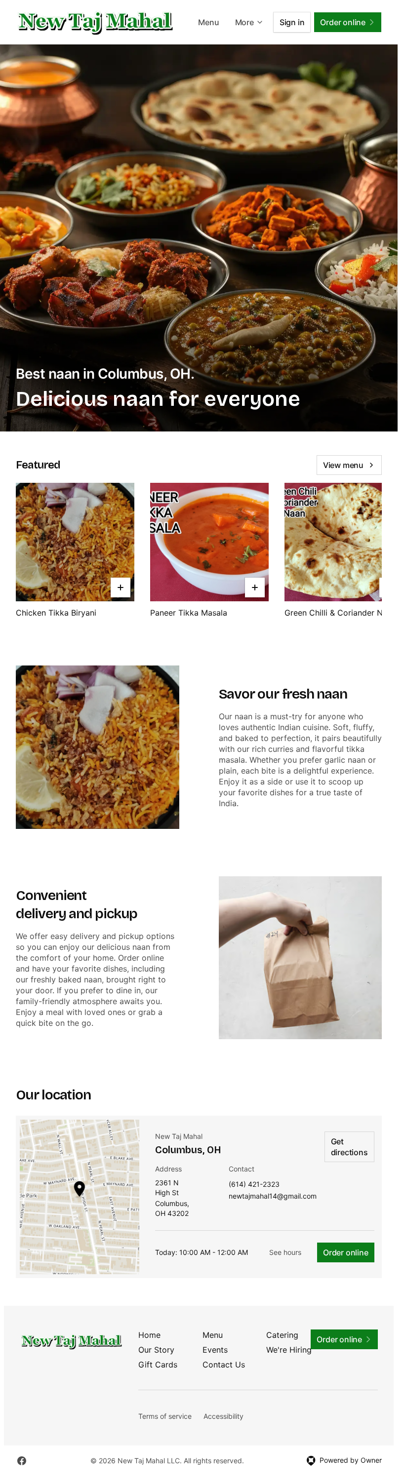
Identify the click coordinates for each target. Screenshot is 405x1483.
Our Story (156, 1350)
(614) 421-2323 (254, 1184)
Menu (208, 22)
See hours (285, 1252)
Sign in (292, 22)
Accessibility (223, 1416)
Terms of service (165, 1416)
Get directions (349, 1146)
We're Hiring (289, 1350)
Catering (282, 1335)
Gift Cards (157, 1364)
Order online (345, 1252)
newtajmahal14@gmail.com (273, 1196)
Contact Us (223, 1364)
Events (215, 1350)
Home (149, 1335)
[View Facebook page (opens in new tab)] (22, 1461)
